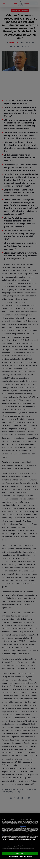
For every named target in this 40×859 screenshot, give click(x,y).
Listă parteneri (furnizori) (7, 849)
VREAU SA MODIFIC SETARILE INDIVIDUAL (20, 856)
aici (2, 833)
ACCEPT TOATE (20, 853)
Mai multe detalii (23, 826)
